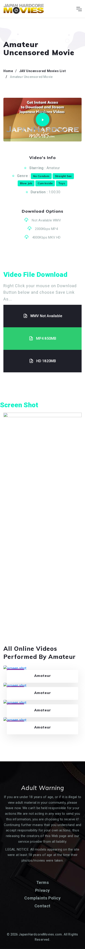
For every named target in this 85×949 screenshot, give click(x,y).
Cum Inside (45, 183)
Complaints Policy (42, 898)
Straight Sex (63, 176)
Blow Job (26, 183)
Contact (42, 905)
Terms (42, 882)
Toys (61, 183)
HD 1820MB (46, 361)
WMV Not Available (46, 316)
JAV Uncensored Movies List (42, 71)
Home (8, 71)
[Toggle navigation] (79, 9)
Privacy (42, 890)
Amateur (53, 168)
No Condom (41, 176)
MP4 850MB (46, 338)
